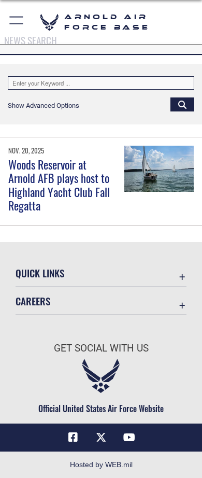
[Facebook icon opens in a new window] (73, 437)
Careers (33, 300)
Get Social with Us (101, 348)
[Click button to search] (182, 104)
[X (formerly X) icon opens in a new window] (101, 437)
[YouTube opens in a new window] (129, 437)
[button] (17, 22)
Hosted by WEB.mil (101, 464)
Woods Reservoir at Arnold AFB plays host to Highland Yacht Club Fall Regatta (59, 185)
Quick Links (40, 272)
